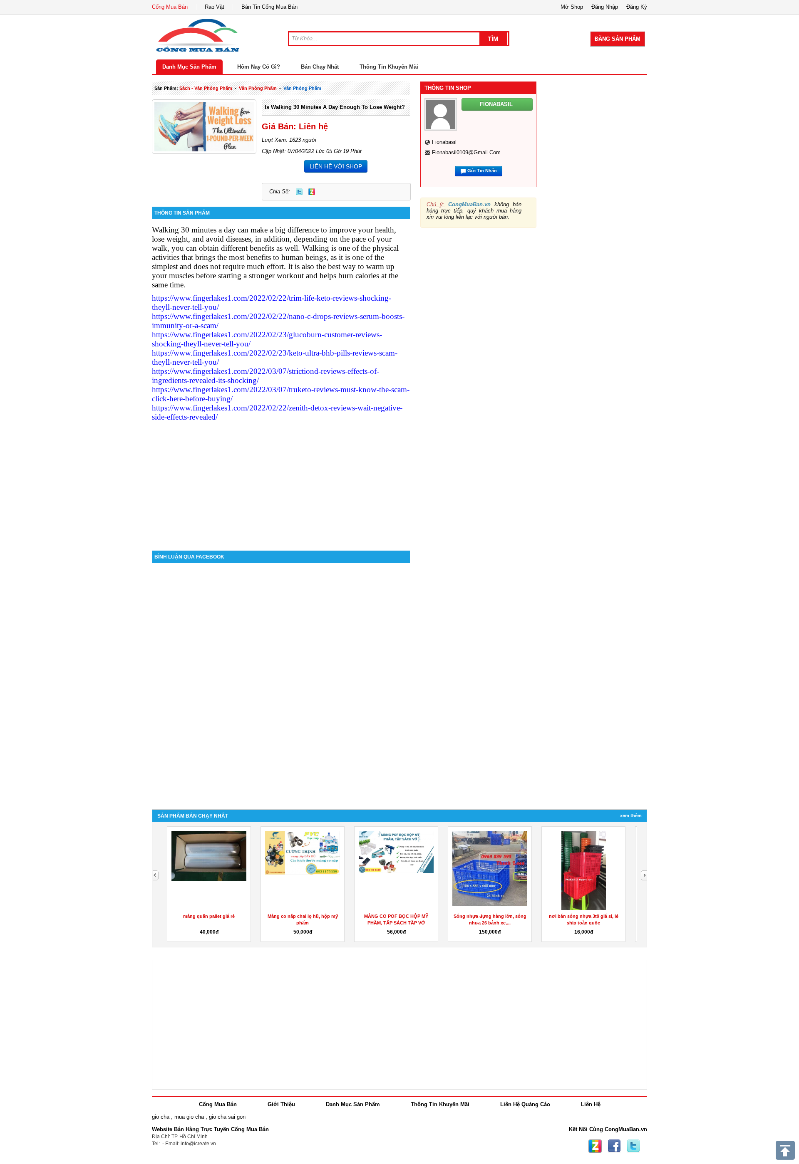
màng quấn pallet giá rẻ (209, 916)
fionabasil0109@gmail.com (466, 152)
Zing (311, 191)
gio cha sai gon (227, 1117)
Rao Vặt (214, 7)
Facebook (614, 1146)
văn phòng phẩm (258, 88)
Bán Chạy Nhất (320, 67)
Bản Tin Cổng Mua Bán (269, 7)
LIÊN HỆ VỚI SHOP (336, 166)
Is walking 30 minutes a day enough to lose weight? (335, 107)
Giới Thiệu (281, 1104)
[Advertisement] (281, 480)
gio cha (160, 1117)
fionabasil (444, 142)
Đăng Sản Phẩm (617, 39)
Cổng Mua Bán (170, 7)
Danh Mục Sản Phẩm (189, 67)
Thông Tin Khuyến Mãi (389, 67)
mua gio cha (189, 1117)
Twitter (299, 191)
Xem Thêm (631, 815)
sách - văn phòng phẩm (205, 88)
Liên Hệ (590, 1104)
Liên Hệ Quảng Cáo (525, 1104)
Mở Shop (572, 7)
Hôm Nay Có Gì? (258, 67)
